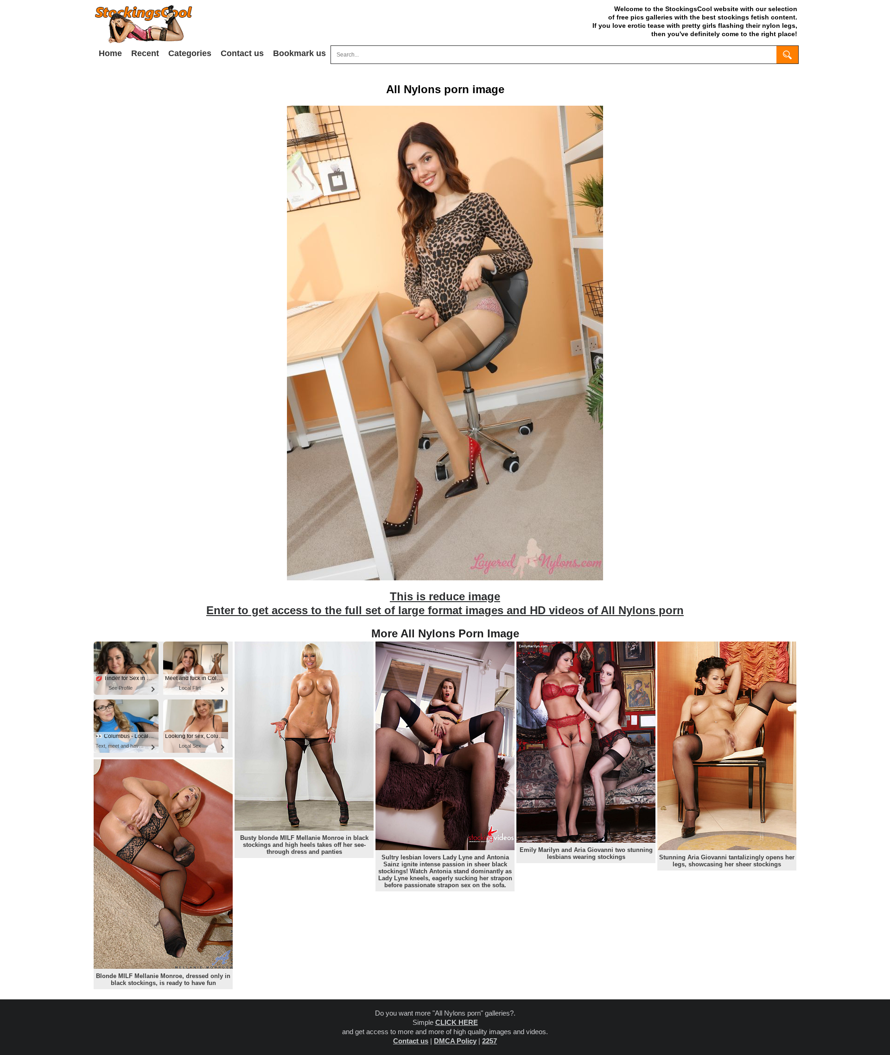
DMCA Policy (455, 1041)
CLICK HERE (456, 1022)
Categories (189, 53)
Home (110, 53)
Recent (145, 53)
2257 (489, 1041)
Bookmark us (299, 53)
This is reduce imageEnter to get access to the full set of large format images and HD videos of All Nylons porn (445, 603)
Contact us (242, 53)
